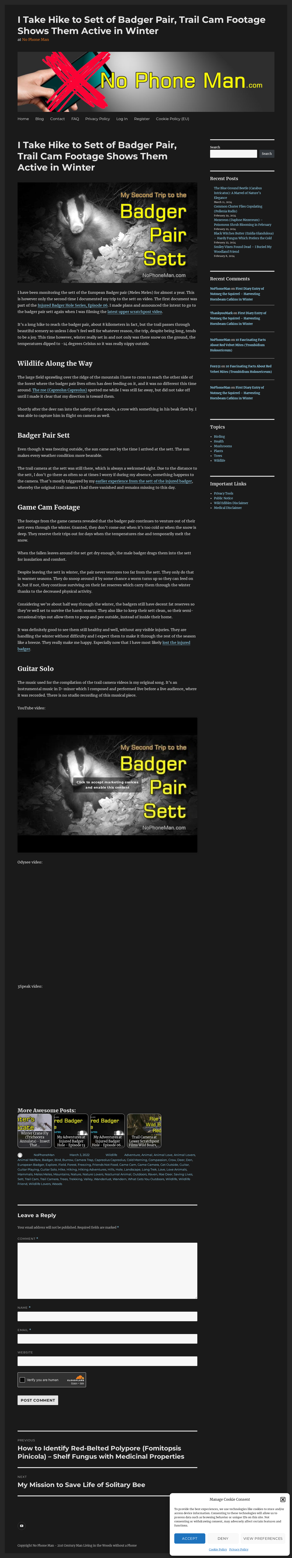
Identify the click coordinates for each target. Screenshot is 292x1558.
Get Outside (169, 1164)
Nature (76, 1174)
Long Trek (149, 1169)
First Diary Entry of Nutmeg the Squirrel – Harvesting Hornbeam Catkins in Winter (237, 294)
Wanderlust (102, 1179)
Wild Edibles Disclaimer (231, 503)
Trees (64, 1179)
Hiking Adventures (92, 1169)
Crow (172, 1160)
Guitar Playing (28, 1169)
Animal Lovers (184, 1155)
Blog (39, 119)
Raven (152, 1174)
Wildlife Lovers (40, 1184)
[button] (283, 1499)
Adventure (132, 1155)
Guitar (184, 1164)
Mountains (61, 1174)
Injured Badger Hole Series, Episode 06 (73, 305)
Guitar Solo (48, 1169)
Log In (122, 119)
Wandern (120, 1179)
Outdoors (140, 1174)
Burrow (67, 1160)
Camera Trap (84, 1160)
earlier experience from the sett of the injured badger (144, 481)
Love (161, 1169)
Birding (219, 437)
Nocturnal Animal (118, 1174)
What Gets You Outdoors (146, 1179)
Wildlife (111, 1155)
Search (215, 147)
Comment (28, 1239)
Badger (47, 1160)
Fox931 (215, 366)
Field (62, 1164)
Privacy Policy (238, 1549)
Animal (146, 1155)
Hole (119, 1169)
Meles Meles (43, 1174)
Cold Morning (137, 1160)
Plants (218, 451)
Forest (71, 1164)
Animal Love (163, 1155)
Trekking (75, 1179)
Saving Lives (183, 1174)
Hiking (72, 1169)
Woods (57, 1184)
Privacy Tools (223, 493)
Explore (51, 1164)
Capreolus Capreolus (110, 1160)
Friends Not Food (105, 1164)
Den (189, 1160)
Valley (88, 1179)
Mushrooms (223, 446)
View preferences (263, 1538)
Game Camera (148, 1164)
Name (24, 1308)
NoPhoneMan (44, 1155)
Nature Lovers (93, 1174)
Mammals (25, 1174)
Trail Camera (49, 1179)
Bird (58, 1160)
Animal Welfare (29, 1160)
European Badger (31, 1164)
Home (23, 119)
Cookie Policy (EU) (172, 119)
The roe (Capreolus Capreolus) (59, 390)
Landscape (132, 1169)
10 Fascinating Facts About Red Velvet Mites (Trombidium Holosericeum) (238, 345)
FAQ (75, 119)
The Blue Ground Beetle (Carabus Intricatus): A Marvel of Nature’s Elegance (238, 193)
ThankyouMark (221, 313)
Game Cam (127, 1164)
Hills (111, 1169)
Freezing (84, 1164)
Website (25, 1352)
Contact (57, 119)
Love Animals (177, 1169)
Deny (223, 1538)
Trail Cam (32, 1179)
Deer (181, 1160)
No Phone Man (35, 39)
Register (142, 119)
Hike (61, 1169)
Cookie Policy (218, 1549)
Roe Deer (165, 1174)
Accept (189, 1538)
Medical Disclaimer (228, 508)
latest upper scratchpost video (134, 311)
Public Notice (223, 498)
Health (219, 441)
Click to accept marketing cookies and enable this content (107, 785)
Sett (20, 1179)
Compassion (158, 1160)
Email (24, 1330)
